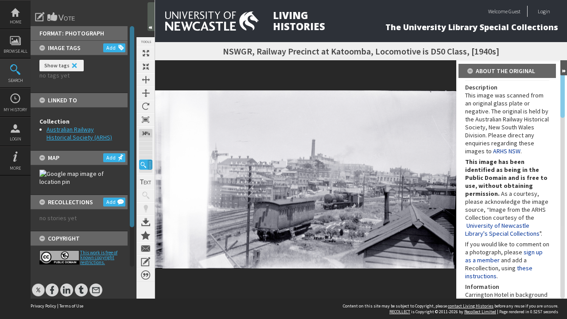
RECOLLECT (399, 312)
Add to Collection (146, 235)
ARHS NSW (506, 151)
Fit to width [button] (146, 79)
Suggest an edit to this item (40, 17)
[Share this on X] (38, 285)
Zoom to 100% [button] (146, 119)
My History (15, 110)
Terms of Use (71, 306)
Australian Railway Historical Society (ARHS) (79, 133)
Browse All (15, 51)
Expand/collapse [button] (563, 67)
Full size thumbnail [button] (146, 53)
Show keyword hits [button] (146, 195)
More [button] (15, 168)
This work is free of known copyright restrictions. (98, 257)
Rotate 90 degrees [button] (146, 106)
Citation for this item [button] (146, 275)
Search (15, 80)
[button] (145, 165)
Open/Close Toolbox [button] (151, 16)
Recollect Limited (480, 312)
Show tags (57, 65)
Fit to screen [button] (146, 66)
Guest (514, 11)
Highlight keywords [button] (146, 208)
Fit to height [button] (146, 93)
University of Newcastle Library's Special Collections (502, 229)
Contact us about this (146, 248)
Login (15, 139)
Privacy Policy (43, 306)
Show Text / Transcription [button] (146, 182)
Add (111, 47)
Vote (61, 17)
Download (146, 222)
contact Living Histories (470, 306)
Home (15, 22)
